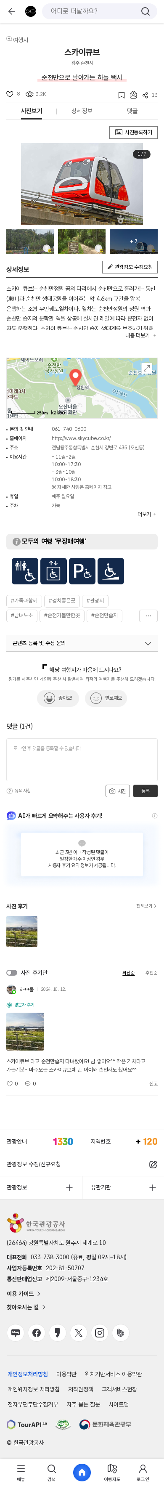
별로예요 (113, 698)
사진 (121, 791)
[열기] (148, 643)
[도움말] (9, 791)
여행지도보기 (147, 368)
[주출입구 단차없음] (111, 571)
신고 (153, 1084)
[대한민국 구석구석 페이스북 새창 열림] (36, 1333)
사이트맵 (118, 1404)
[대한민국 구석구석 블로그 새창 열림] (15, 1333)
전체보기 (144, 906)
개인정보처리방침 (28, 1374)
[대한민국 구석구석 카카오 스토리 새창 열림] (57, 1333)
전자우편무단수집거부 (33, 1404)
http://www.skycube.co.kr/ (81, 438)
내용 (137, 335)
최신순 (128, 973)
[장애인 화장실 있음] (25, 571)
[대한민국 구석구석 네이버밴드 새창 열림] (121, 1333)
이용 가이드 (20, 1293)
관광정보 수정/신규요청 (34, 1164)
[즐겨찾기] (118, 95)
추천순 (151, 973)
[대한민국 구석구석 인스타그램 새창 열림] (99, 1333)
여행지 (20, 40)
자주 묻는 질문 (83, 1404)
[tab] (21, 1473)
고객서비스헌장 (119, 1389)
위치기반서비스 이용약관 (113, 1374)
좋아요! (65, 698)
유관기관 (101, 1187)
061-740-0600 (69, 429)
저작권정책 (80, 1389)
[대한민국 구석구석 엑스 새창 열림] (78, 1333)
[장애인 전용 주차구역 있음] (82, 571)
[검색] (145, 11)
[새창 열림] (27, 1425)
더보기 (148, 616)
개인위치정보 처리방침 (34, 1389)
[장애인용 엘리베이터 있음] (53, 571)
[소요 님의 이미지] (30, 241)
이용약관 (66, 1374)
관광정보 (17, 1187)
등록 (145, 791)
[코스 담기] (130, 95)
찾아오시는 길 (23, 1307)
